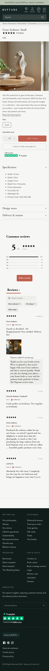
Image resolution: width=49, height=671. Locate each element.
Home (5, 23)
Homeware (12, 23)
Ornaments (32, 23)
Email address (10, 602)
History (6, 524)
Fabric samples (9, 562)
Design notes (10, 208)
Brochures (7, 558)
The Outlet (32, 539)
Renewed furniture (11, 539)
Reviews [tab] (13, 290)
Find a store (32, 562)
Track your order (34, 524)
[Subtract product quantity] (14, 138)
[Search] (42, 17)
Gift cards (31, 532)
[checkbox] (12, 309)
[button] (24, 257)
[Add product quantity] (5, 138)
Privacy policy (8, 656)
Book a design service (36, 566)
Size (4, 119)
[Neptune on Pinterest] (8, 643)
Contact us (31, 558)
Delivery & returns (13, 215)
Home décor (22, 23)
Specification (9, 167)
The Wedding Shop (11, 570)
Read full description (12, 115)
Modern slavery (9, 547)
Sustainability (8, 535)
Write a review (24, 278)
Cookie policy (8, 652)
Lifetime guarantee (11, 532)
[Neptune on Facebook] (4, 643)
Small (7, 125)
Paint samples (9, 566)
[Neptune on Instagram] (12, 643)
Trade (29, 535)
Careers (30, 581)
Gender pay (8, 543)
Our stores (7, 528)
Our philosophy (9, 520)
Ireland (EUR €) (10, 635)
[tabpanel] (24, 389)
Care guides (32, 528)
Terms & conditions (10, 648)
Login (29, 570)
